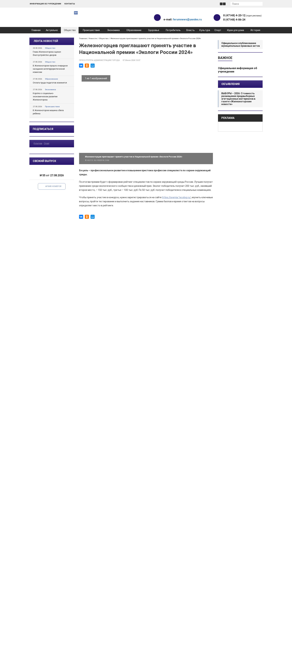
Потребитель (173, 30)
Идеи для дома (235, 30)
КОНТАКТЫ (69, 4)
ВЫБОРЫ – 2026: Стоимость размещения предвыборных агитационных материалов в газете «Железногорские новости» (238, 99)
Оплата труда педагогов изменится (50, 83)
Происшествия (91, 30)
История (255, 30)
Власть (190, 30)
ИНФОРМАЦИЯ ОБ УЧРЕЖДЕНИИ (45, 4)
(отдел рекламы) (242, 15)
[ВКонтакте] (81, 66)
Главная (36, 30)
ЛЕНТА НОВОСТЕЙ (46, 41)
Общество (70, 30)
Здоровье (153, 30)
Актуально (52, 30)
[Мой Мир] (93, 66)
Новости (93, 38)
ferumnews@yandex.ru (187, 19)
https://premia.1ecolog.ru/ (176, 197)
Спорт (217, 30)
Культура (204, 30)
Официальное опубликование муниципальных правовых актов (240, 44)
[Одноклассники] (87, 66)
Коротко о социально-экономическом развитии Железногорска (45, 96)
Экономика (113, 30)
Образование (133, 30)
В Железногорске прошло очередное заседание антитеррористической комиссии (50, 69)
